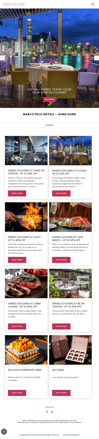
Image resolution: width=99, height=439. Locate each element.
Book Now (49, 99)
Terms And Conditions (71, 435)
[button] (44, 104)
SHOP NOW (17, 193)
